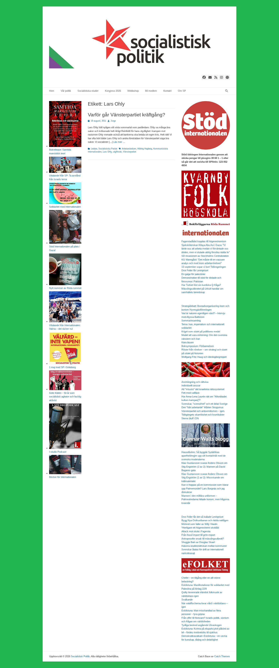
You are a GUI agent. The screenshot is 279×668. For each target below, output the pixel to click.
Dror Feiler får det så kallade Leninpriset (202, 516)
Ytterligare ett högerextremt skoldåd (200, 527)
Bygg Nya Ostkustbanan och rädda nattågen (204, 520)
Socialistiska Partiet (107, 148)
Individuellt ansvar (190, 385)
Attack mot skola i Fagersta (195, 531)
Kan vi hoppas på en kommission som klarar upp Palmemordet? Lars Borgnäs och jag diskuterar (204, 488)
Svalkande (187, 599)
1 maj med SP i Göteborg (62, 367)
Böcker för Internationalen (62, 477)
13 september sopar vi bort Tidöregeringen (203, 266)
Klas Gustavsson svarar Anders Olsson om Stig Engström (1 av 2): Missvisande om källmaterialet (204, 478)
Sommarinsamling (191, 320)
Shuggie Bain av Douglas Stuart (198, 542)
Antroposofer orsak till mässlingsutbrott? (202, 538)
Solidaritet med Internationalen (65, 206)
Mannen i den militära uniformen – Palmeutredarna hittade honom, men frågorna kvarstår (205, 499)
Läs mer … (119, 141)
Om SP (182, 90)
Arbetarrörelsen (129, 148)
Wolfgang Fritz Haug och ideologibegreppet (204, 357)
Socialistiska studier (88, 90)
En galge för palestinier (193, 274)
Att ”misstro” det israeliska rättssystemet (202, 389)
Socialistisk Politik (80, 656)
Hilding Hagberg (144, 148)
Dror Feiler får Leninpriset (194, 270)
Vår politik (66, 90)
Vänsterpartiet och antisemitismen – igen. (203, 411)
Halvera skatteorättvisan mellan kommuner (204, 545)
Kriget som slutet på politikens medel (200, 331)
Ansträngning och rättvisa (194, 382)
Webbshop (133, 90)
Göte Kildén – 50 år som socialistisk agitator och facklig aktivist (65, 397)
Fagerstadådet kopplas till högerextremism (203, 241)
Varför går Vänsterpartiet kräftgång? (126, 114)
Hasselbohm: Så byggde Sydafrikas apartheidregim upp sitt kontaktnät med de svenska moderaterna (203, 456)
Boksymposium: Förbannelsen (197, 346)
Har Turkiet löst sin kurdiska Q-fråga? (201, 285)
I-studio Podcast (57, 451)
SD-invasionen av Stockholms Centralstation (205, 255)
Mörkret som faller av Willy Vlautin (199, 524)
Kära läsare (187, 342)
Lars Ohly (107, 152)
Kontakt (167, 90)
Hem (51, 90)
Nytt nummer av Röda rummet (65, 288)
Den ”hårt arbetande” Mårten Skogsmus (202, 407)
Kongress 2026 (113, 90)
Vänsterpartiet (129, 152)
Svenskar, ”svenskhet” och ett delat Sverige (204, 403)
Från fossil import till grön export (198, 534)
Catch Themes (222, 656)
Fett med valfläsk (190, 392)
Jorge (113, 121)
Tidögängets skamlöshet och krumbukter (202, 414)
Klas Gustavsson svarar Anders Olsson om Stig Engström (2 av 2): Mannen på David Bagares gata (204, 467)
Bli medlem (151, 90)
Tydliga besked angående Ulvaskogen (201, 625)
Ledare (94, 148)
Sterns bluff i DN (190, 418)
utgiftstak (117, 152)
